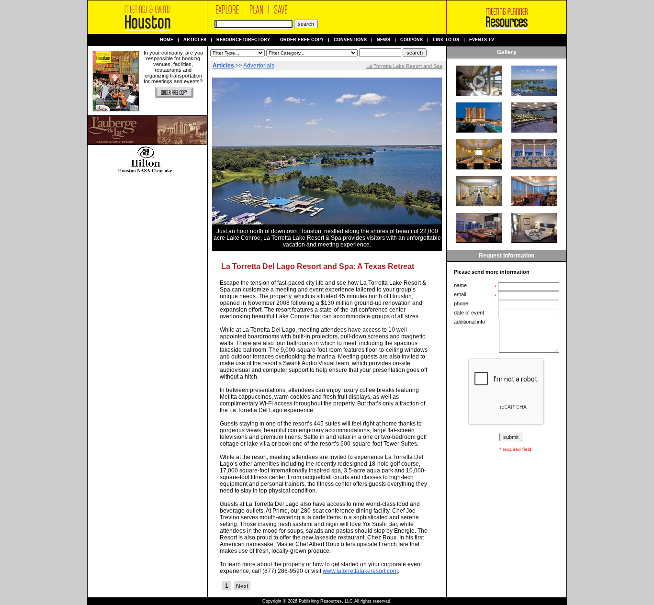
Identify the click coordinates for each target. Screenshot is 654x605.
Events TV (481, 40)
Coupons (411, 40)
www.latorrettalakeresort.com (360, 571)
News (383, 40)
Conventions (350, 40)
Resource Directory (243, 40)
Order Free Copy (302, 40)
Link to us (446, 40)
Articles (194, 40)
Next (242, 586)
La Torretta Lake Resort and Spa (404, 66)
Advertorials (258, 65)
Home (166, 40)
